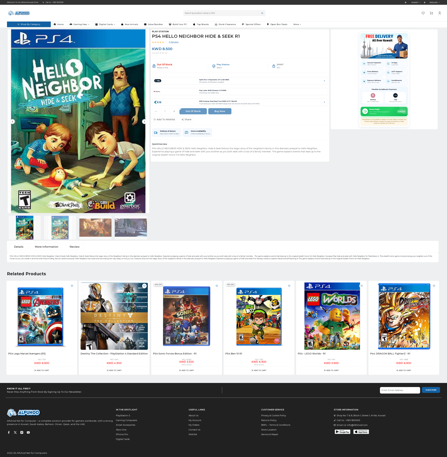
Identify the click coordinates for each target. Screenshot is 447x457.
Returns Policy (269, 420)
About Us (193, 415)
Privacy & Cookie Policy (273, 415)
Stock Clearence (227, 24)
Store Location (269, 429)
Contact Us (194, 429)
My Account (195, 420)
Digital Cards (123, 439)
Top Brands (203, 24)
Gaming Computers (126, 420)
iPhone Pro (122, 434)
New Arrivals (131, 24)
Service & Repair (269, 434)
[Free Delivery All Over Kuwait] (384, 45)
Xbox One (121, 429)
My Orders (194, 425)
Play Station (160, 31)
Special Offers (253, 24)
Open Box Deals (279, 24)
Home (60, 24)
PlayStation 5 (123, 415)
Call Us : (54, 2)
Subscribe (431, 390)
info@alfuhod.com (357, 425)
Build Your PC (180, 24)
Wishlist (193, 434)
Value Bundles (155, 24)
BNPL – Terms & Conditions (275, 425)
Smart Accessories (125, 425)
